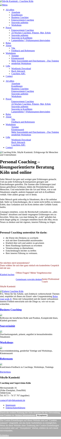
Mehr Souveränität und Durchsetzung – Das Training (35, 61)
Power (8, 27)
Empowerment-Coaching (22, 20)
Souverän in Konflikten (21, 38)
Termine (15, 56)
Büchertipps (5, 372)
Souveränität (7, 325)
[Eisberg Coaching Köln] (11, 291)
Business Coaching (20, 17)
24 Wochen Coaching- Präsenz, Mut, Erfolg (31, 33)
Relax (8, 43)
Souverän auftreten (19, 22)
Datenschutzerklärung (15, 407)
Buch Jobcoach (18, 71)
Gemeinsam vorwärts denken (29, 279)
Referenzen (6, 358)
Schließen (4, 435)
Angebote (15, 12)
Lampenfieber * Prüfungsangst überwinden (30, 40)
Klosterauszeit (17, 58)
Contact (9, 76)
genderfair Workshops (21, 63)
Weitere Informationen (25, 415)
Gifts (8, 66)
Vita (13, 48)
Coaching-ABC (18, 73)
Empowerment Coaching (22, 30)
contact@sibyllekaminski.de (12, 400)
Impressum (10, 405)
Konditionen (17, 15)
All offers (10, 10)
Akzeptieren (42, 415)
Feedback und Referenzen (23, 50)
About (8, 45)
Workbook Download (21, 68)
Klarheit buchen (7, 274)
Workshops (16, 25)
